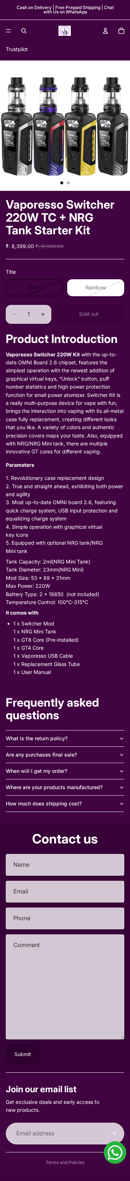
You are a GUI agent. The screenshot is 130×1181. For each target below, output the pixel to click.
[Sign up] (113, 1133)
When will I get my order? (36, 771)
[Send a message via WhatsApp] (115, 1152)
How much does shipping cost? (44, 803)
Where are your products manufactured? (54, 787)
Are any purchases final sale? (41, 754)
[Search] (24, 31)
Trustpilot (17, 49)
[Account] (105, 31)
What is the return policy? (37, 738)
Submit (22, 1054)
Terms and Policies (65, 1162)
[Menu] (8, 30)
